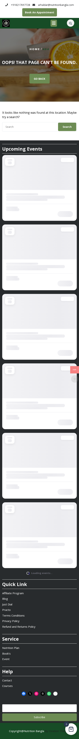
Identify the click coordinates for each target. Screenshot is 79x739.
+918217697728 (20, 5)
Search (67, 126)
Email (6, 701)
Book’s (6, 653)
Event (6, 659)
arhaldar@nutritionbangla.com (56, 5)
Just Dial (7, 604)
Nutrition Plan (10, 648)
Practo (6, 610)
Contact (7, 680)
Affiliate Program (13, 593)
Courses (7, 686)
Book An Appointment (39, 12)
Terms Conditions (13, 615)
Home (35, 49)
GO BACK (39, 78)
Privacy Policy (10, 621)
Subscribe (39, 717)
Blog (5, 598)
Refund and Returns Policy (18, 626)
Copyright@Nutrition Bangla (39, 731)
